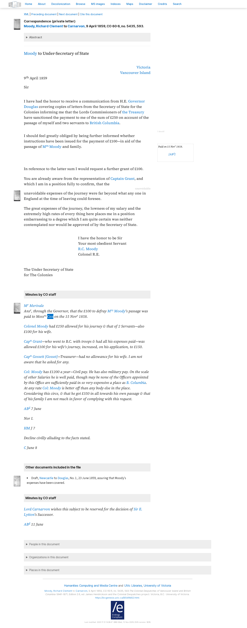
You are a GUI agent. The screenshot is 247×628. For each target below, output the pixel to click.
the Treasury (133, 112)
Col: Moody (33, 371)
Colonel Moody (36, 326)
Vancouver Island (135, 72)
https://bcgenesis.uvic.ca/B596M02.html (117, 597)
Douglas (63, 478)
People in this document (44, 544)
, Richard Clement (43, 26)
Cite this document (91, 14)
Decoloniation (60, 3)
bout (42, 3)
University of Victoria (157, 585)
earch (177, 3)
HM (27, 428)
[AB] (172, 154)
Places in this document (44, 570)
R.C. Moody (88, 248)
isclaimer (145, 3)
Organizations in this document (49, 557)
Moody (30, 53)
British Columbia (104, 122)
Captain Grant (122, 178)
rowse (80, 3)
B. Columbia (136, 382)
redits (162, 3)
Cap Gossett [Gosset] (41, 356)
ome (28, 3)
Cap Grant (33, 341)
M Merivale (34, 305)
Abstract (35, 37)
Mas (129, 3)
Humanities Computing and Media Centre (90, 585)
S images (98, 3)
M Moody (51, 146)
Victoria (143, 67)
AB (27, 408)
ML (26, 14)
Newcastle (46, 478)
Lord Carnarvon (37, 509)
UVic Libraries (133, 585)
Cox (50, 316)
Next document (68, 14)
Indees (116, 3)
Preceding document (44, 14)
